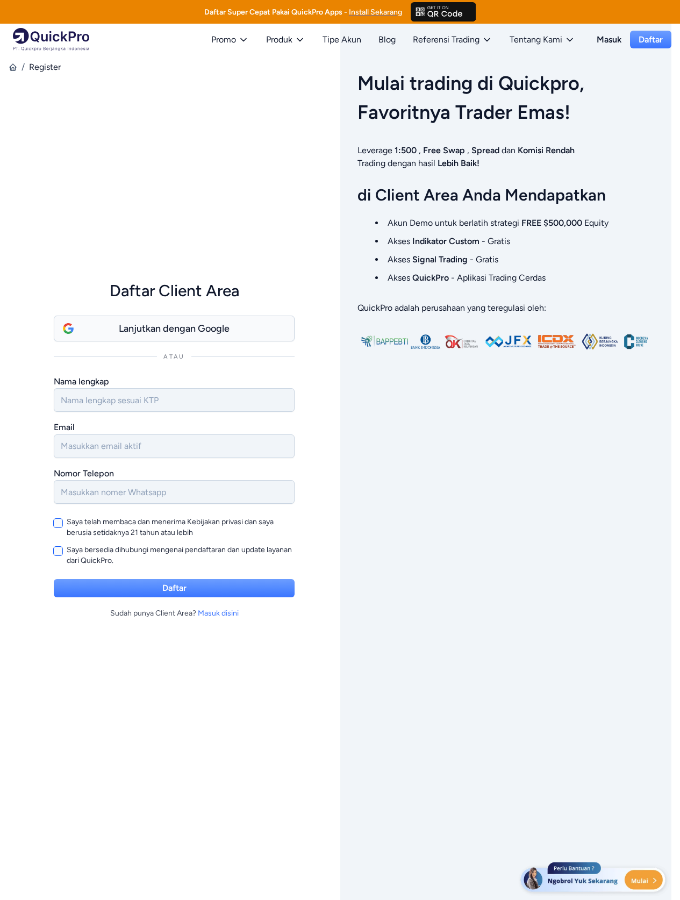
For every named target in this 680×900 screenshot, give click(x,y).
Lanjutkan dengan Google (174, 328)
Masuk (609, 39)
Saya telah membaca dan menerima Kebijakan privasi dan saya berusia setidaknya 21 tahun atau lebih (170, 527)
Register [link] (45, 67)
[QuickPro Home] (51, 39)
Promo (223, 39)
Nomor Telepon (84, 473)
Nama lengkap (81, 381)
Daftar (651, 39)
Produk (279, 39)
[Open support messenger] (594, 878)
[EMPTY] (443, 12)
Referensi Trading (446, 39)
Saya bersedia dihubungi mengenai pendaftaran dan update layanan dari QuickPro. (179, 555)
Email (64, 427)
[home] (13, 67)
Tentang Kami (536, 39)
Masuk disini (218, 613)
